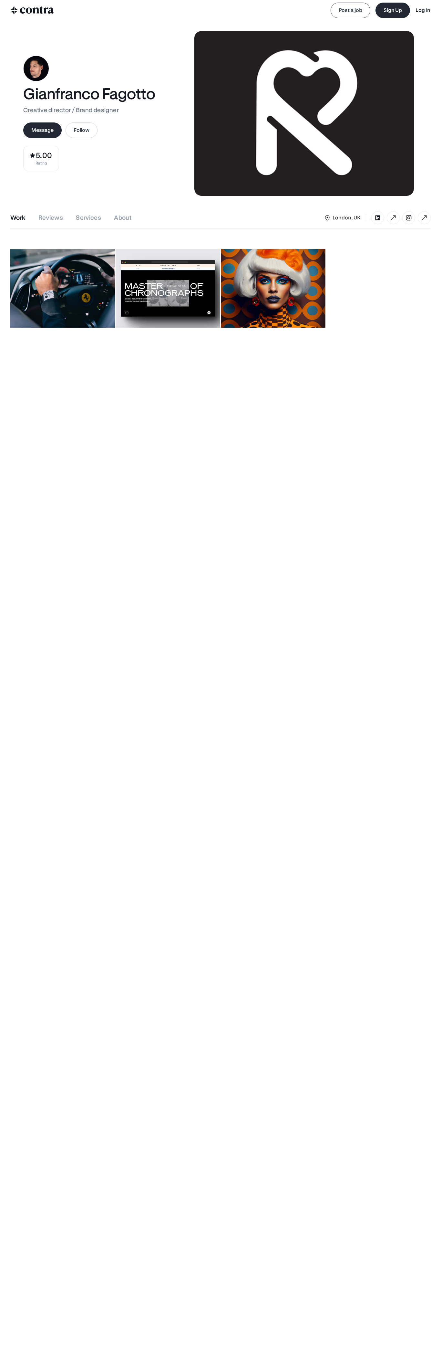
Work (18, 217)
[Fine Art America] (424, 218)
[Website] (393, 218)
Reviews (50, 217)
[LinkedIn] (377, 218)
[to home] (32, 10)
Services (88, 217)
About (123, 217)
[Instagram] (408, 218)
